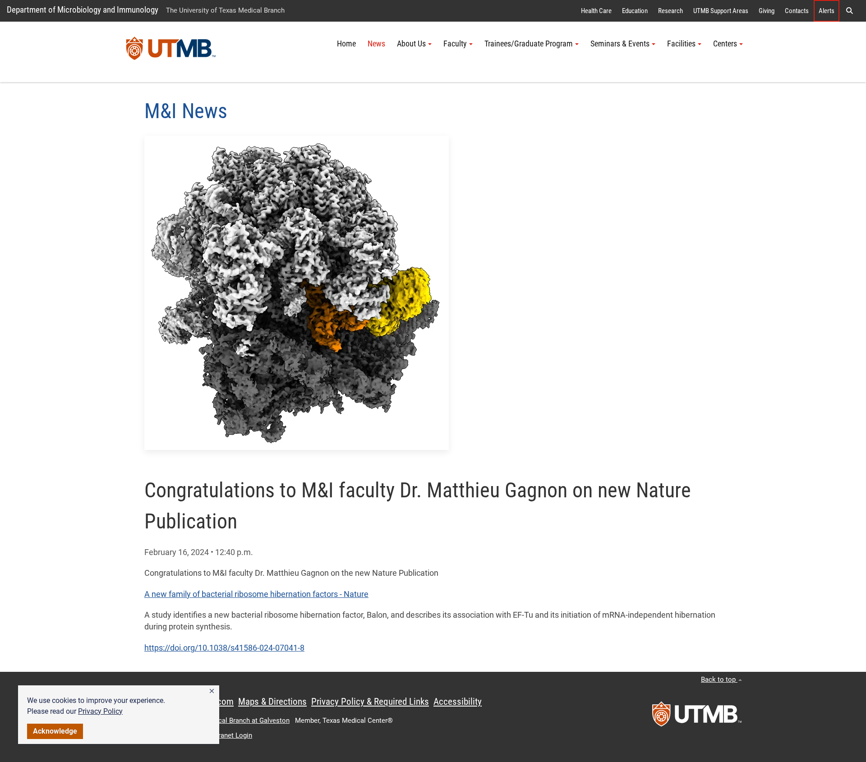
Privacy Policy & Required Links (370, 701)
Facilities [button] (681, 44)
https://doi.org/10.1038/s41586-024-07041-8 (224, 647)
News (376, 44)
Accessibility (457, 701)
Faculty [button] (455, 44)
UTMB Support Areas (720, 11)
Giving (766, 11)
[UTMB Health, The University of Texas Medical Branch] (697, 717)
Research (670, 11)
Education (635, 11)
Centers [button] (725, 44)
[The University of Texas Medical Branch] (171, 52)
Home (346, 44)
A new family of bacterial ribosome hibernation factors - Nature (256, 594)
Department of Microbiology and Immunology (82, 10)
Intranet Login (231, 735)
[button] (212, 691)
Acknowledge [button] (55, 731)
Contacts (797, 11)
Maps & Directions (272, 701)
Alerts (826, 11)
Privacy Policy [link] (100, 711)
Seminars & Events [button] (620, 44)
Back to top (719, 679)
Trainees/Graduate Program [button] (528, 44)
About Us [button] (411, 44)
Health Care (596, 11)
